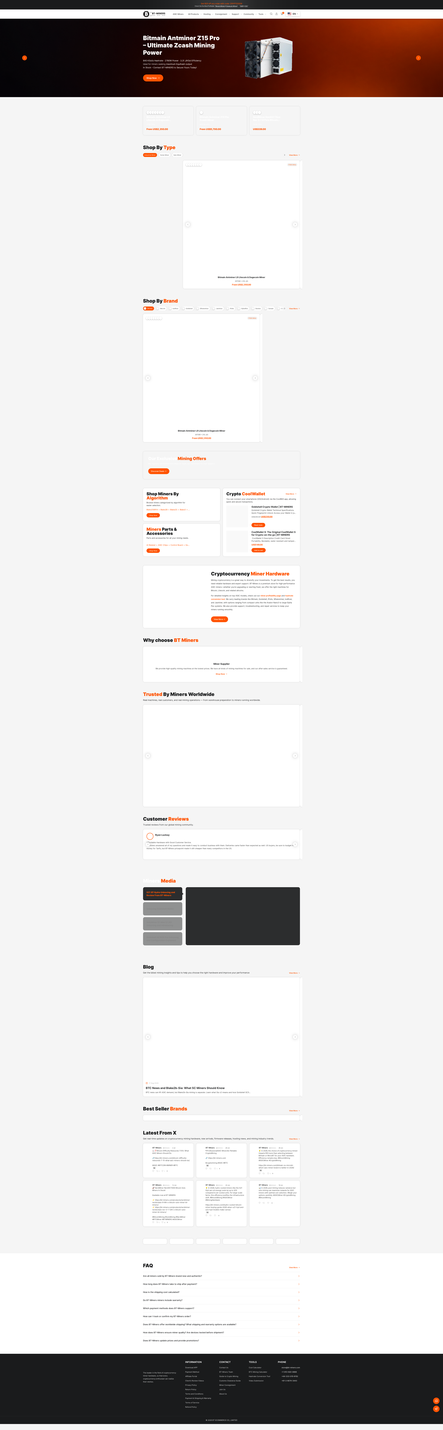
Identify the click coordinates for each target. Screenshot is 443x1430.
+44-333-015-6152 (290, 1376)
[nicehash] (208, 1241)
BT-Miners (157, 1148)
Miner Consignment (227, 1385)
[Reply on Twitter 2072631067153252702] (154, 1171)
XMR (241, 6)
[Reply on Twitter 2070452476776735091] (207, 1168)
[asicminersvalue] (155, 1241)
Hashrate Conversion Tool (259, 1376)
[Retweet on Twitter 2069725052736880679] (211, 1215)
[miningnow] (261, 1241)
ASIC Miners (178, 14)
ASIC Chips (163, 545)
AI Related (151, 545)
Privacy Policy (191, 1385)
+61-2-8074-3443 (289, 1381)
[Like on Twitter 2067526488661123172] (269, 1203)
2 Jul (173, 1148)
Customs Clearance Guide (230, 1381)
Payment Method (192, 1372)
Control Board (177, 545)
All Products (193, 14)
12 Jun (174, 1185)
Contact (225, 1362)
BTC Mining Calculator (258, 1372)
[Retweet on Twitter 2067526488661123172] (264, 1203)
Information (193, 1362)
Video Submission (256, 1381)
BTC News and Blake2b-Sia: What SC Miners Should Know (185, 1088)
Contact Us (223, 1367)
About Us (223, 1394)
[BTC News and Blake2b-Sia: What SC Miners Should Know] (221, 1028)
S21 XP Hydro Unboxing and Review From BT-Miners (161, 894)
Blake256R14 (152, 509)
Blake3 (183, 509)
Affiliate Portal (191, 1376)
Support (235, 14)
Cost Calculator (255, 1367)
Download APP (191, 1367)
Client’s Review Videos (194, 1381)
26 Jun (227, 1148)
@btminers (166, 1148)
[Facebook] (146, 1389)
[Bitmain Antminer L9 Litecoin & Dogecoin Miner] (241, 219)
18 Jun (281, 1185)
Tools (261, 14)
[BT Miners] (154, 14)
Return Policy (190, 1389)
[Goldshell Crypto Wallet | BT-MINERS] (237, 516)
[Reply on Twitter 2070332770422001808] (260, 1173)
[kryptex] (235, 1241)
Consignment (221, 14)
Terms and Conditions (194, 1394)
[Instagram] (170, 1389)
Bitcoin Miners (220, 6)
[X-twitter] (154, 1389)
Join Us (222, 1389)
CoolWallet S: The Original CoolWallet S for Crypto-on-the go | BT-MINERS (273, 533)
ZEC (246, 6)
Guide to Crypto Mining (228, 1376)
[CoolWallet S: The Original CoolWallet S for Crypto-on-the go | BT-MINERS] (237, 541)
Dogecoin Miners (231, 6)
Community (249, 14)
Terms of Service (192, 1403)
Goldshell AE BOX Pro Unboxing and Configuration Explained (163, 938)
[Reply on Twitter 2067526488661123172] (260, 1203)
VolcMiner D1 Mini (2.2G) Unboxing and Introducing (160, 924)
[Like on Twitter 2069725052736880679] (215, 1215)
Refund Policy (191, 1407)
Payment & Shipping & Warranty (198, 1398)
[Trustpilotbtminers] (182, 1241)
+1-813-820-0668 (289, 1372)
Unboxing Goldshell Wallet (160, 909)
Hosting (207, 14)
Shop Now (153, 515)
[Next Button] (283, 155)
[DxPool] (288, 1241)
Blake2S (174, 509)
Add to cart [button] (258, 550)
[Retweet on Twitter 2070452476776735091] (211, 1168)
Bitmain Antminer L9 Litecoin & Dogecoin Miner (241, 277)
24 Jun (227, 1185)
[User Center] (276, 14)
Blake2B (164, 509)
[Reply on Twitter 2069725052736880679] (207, 1215)
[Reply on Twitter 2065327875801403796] (154, 1222)
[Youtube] (162, 1389)
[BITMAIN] (221, 1118)
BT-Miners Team (226, 1372)
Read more (258, 525)
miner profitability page (270, 595)
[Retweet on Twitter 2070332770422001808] (264, 1173)
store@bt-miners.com (291, 1367)
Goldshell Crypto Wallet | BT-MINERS (272, 506)
